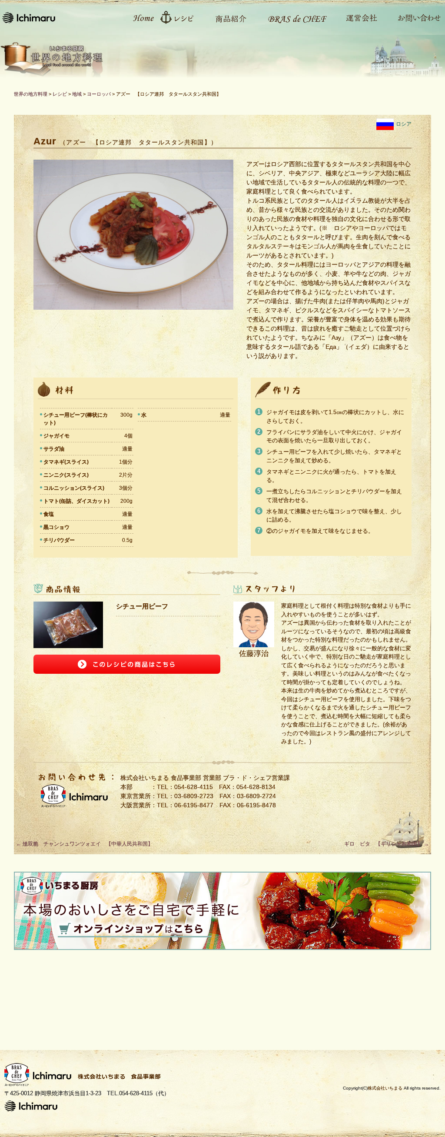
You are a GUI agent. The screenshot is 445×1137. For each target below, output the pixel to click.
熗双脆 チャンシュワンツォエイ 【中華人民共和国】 (84, 844)
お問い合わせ (414, 17)
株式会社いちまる (385, 1088)
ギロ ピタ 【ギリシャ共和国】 (386, 844)
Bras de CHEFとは (292, 17)
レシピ (179, 17)
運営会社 (357, 17)
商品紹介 (227, 17)
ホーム (138, 17)
